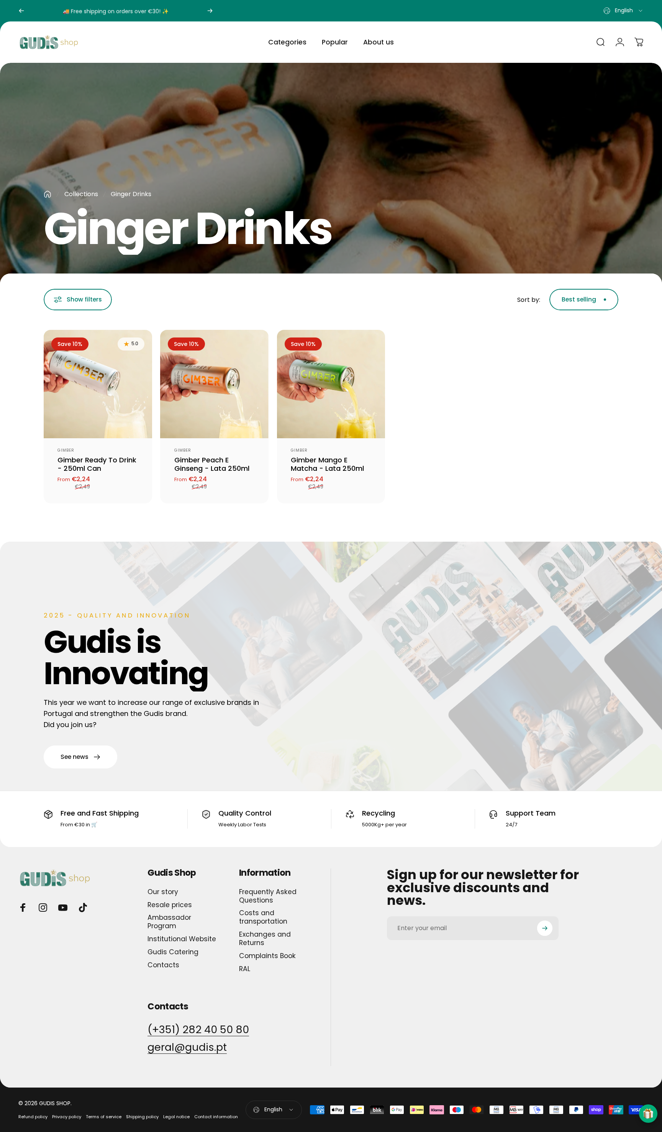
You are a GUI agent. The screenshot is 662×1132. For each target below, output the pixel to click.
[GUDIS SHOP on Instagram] (43, 907)
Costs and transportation (263, 917)
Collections (81, 194)
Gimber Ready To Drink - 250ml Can (96, 464)
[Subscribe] (544, 928)
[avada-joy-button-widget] (648, 1113)
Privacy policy (66, 1117)
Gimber (65, 450)
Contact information (216, 1117)
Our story (162, 892)
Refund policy (33, 1117)
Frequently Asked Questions (268, 896)
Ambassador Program (169, 922)
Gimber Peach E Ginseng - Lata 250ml (211, 464)
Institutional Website (181, 939)
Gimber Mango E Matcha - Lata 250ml (327, 464)
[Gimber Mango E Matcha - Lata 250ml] (331, 384)
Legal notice (176, 1117)
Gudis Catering (172, 952)
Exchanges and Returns (265, 939)
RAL (244, 969)
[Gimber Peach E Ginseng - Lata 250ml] (214, 384)
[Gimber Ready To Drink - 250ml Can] (98, 384)
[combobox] (623, 10)
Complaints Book (267, 956)
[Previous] (21, 10)
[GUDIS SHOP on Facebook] (23, 907)
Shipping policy (142, 1117)
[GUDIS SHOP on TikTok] (82, 907)
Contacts (163, 965)
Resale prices (169, 905)
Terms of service (103, 1117)
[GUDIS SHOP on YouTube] (62, 907)
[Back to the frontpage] (47, 194)
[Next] (210, 10)
